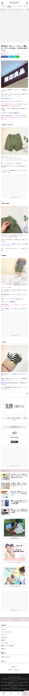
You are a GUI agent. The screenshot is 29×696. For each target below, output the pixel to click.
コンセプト (3, 629)
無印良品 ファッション (19, 9)
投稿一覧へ (14, 441)
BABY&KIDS (19, 6)
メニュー (18, 694)
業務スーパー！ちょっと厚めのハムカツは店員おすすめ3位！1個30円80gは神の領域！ (19, 511)
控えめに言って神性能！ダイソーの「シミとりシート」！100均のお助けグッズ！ (19, 493)
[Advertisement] (14, 26)
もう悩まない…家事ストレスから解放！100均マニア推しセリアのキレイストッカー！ (19, 485)
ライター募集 (4, 643)
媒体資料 (3, 640)
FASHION (9, 6)
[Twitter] (11, 57)
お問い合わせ (4, 637)
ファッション (10, 9)
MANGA (25, 6)
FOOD (14, 6)
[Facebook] (4, 57)
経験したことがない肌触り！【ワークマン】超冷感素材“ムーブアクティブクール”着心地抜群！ (19, 502)
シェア (11, 694)
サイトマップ (4, 634)
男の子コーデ (20, 54)
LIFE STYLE (3, 6)
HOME (3, 9)
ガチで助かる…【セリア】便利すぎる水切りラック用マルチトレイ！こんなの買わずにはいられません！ (19, 476)
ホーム (4, 694)
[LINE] (16, 57)
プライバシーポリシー (6, 632)
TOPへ (25, 694)
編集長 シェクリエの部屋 (7, 645)
